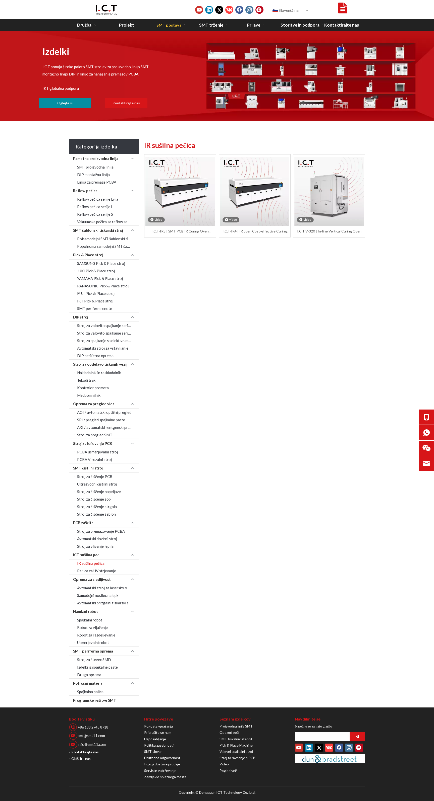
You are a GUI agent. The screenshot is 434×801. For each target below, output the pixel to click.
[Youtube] (199, 10)
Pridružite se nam (157, 732)
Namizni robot (85, 611)
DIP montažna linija (93, 174)
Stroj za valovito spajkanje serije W (106, 333)
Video (224, 764)
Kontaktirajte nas (126, 103)
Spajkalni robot (89, 620)
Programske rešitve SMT (94, 700)
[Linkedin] (209, 10)
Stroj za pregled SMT (94, 435)
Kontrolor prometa (93, 387)
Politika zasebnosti (159, 745)
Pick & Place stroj (88, 255)
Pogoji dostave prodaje (162, 764)
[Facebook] (239, 10)
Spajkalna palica (90, 691)
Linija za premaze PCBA (96, 182)
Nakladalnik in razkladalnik (99, 372)
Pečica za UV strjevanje (96, 571)
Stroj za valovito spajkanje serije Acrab (108, 325)
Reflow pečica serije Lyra (97, 199)
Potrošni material (88, 683)
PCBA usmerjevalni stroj (97, 452)
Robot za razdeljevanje (96, 635)
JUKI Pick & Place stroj (96, 271)
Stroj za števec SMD (94, 659)
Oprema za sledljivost (92, 579)
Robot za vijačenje (92, 627)
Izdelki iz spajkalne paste (97, 667)
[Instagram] (249, 10)
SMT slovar (153, 751)
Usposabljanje (155, 739)
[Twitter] (219, 10)
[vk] (229, 10)
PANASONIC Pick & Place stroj (103, 286)
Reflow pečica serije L (95, 206)
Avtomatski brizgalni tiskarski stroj (106, 603)
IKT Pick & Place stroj (95, 301)
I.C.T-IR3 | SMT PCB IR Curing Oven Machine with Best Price (180, 231)
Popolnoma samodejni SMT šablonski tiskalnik (108, 246)
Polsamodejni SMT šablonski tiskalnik (108, 238)
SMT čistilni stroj (88, 468)
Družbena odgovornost (162, 758)
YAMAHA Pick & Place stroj (100, 278)
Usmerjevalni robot (93, 642)
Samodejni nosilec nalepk (97, 595)
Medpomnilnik (88, 395)
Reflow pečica (85, 190)
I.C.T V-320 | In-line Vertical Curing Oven (329, 231)
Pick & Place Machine (236, 745)
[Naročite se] (357, 736)
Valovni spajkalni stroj (236, 751)
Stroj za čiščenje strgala (97, 506)
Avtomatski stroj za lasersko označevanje (108, 588)
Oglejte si (65, 103)
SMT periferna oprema (93, 651)
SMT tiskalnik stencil (236, 739)
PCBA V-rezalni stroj (94, 459)
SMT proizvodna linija (95, 167)
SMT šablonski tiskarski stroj (98, 230)
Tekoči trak (86, 380)
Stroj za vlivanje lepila (95, 546)
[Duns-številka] (330, 758)
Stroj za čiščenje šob (94, 499)
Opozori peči (229, 732)
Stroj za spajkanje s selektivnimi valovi (108, 340)
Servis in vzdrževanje (160, 770)
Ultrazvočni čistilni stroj (97, 484)
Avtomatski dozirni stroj (97, 538)
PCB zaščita (83, 522)
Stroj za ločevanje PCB (92, 443)
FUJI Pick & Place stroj (96, 293)
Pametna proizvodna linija (95, 158)
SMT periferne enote (94, 308)
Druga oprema (89, 674)
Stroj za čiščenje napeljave (99, 491)
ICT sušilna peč (86, 554)
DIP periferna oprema (95, 355)
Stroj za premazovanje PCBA (101, 531)
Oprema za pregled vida (94, 404)
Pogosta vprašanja (158, 726)
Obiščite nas (81, 758)
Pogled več (228, 770)
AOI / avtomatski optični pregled (104, 412)
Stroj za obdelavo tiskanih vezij (100, 364)
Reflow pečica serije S (95, 214)
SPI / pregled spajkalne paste (101, 420)
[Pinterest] (259, 10)
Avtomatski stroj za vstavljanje (102, 348)
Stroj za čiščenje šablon (96, 514)
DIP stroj (80, 317)
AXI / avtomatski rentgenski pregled (107, 427)
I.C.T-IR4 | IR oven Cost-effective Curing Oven (255, 231)
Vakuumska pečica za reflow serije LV (107, 221)
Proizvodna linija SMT (236, 726)
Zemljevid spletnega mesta (165, 777)
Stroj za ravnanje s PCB (237, 758)
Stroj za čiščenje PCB (94, 476)
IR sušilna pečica (90, 563)
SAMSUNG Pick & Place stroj (101, 263)
